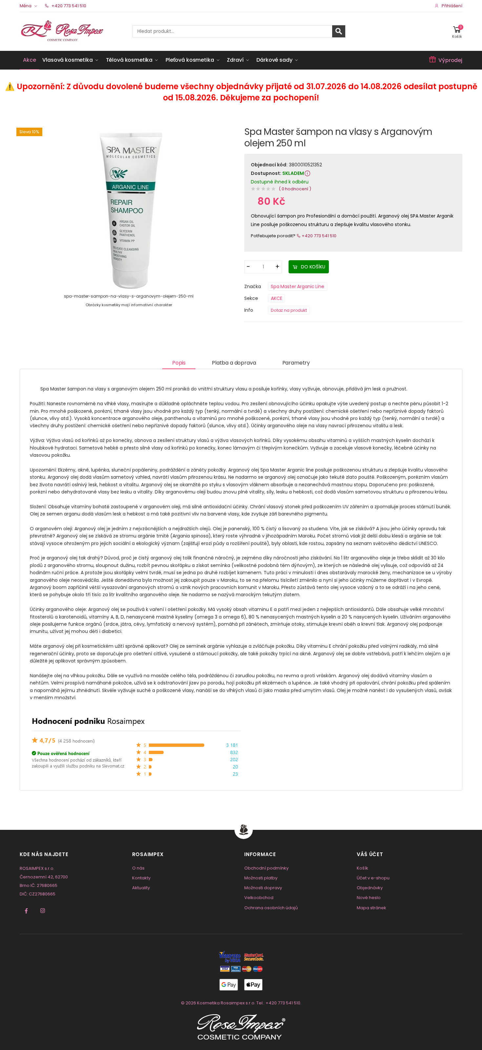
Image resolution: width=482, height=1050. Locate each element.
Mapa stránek (371, 908)
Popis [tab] (179, 363)
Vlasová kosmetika (67, 60)
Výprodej (450, 60)
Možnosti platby (260, 878)
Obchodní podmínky (266, 868)
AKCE (276, 298)
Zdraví (235, 60)
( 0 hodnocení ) (295, 189)
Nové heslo (369, 897)
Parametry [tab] (296, 363)
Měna (25, 6)
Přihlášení (452, 6)
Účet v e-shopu (373, 878)
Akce (29, 60)
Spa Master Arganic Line (297, 286)
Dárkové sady (274, 60)
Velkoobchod (258, 897)
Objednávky (370, 888)
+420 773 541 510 (68, 6)
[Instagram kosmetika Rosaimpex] (42, 910)
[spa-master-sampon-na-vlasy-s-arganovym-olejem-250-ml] (129, 210)
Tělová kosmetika (129, 60)
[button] (457, 31)
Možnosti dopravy (263, 888)
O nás (138, 868)
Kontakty (141, 878)
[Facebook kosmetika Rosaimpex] (26, 910)
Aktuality (141, 888)
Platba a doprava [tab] (234, 363)
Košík (362, 868)
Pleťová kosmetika (190, 60)
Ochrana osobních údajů (271, 908)
